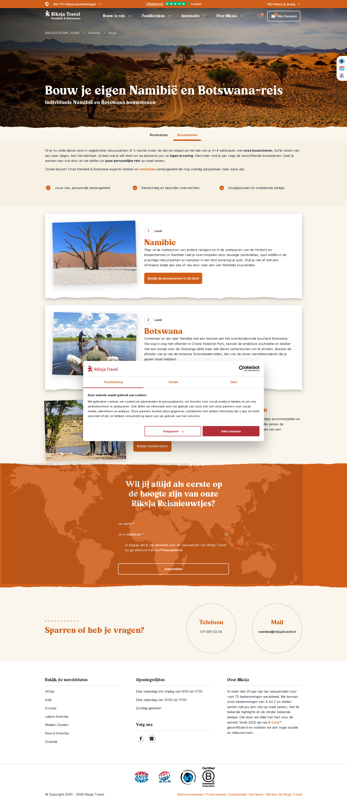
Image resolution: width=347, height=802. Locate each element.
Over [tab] (233, 382)
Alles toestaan (231, 431)
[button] (117, 16)
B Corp (274, 722)
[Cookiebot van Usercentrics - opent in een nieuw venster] (241, 369)
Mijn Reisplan (286, 15)
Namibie (94, 33)
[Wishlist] (259, 16)
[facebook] (140, 738)
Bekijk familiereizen (152, 446)
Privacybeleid (171, 550)
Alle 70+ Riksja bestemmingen (74, 4)
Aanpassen (171, 431)
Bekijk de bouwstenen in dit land (173, 278)
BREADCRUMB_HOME (62, 33)
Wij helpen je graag (281, 4)
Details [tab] (174, 382)
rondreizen (148, 169)
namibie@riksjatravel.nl (277, 632)
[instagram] (151, 738)
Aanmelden (173, 569)
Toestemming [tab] (113, 382)
